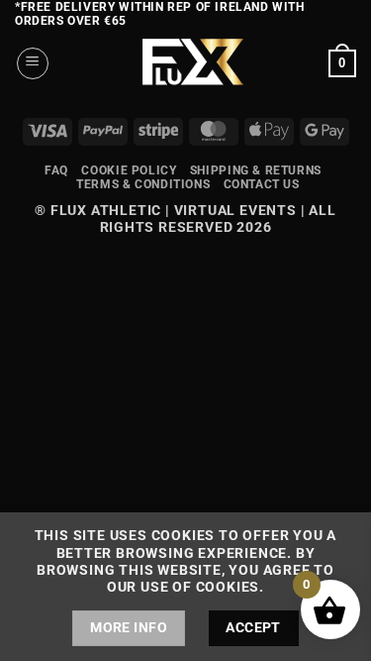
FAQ (56, 170)
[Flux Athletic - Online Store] (189, 63)
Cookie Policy (128, 170)
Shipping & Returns (256, 170)
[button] (32, 63)
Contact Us (262, 184)
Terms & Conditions (143, 184)
